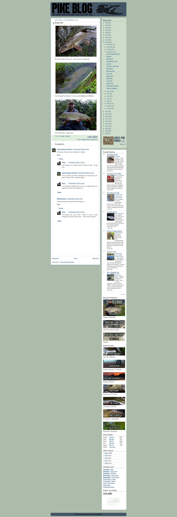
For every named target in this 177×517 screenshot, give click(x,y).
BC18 (88, 139)
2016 (107, 114)
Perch (106, 458)
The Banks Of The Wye (114, 174)
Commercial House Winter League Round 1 (119, 256)
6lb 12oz (111, 439)
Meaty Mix (109, 78)
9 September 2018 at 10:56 (76, 162)
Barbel (84, 139)
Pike (106, 460)
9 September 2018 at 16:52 (75, 199)
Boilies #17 (109, 68)
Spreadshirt (111, 477)
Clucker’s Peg (111, 252)
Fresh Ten (109, 81)
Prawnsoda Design (108, 487)
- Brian (108, 469)
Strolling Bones (112, 212)
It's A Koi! (109, 73)
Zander (107, 463)
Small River (93, 139)
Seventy (108, 64)
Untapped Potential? (112, 86)
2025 (107, 25)
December (110, 44)
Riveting (108, 56)
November (110, 47)
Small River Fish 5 (111, 61)
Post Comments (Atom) (67, 262)
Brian (63, 162)
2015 (107, 116)
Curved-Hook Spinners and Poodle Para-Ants (118, 197)
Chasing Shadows (111, 88)
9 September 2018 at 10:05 (81, 149)
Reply (58, 155)
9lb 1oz (111, 445)
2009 (107, 131)
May (108, 98)
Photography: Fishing (109, 479)
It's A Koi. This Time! (112, 66)
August (109, 91)
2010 (107, 128)
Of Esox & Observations (114, 231)
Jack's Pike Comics (109, 483)
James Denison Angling (64, 149)
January (109, 108)
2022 (107, 32)
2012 (107, 123)
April (108, 101)
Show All (123, 294)
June (108, 96)
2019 (107, 40)
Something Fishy (112, 154)
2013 (107, 121)
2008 (107, 133)
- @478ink (109, 473)
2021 (107, 35)
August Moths (119, 232)
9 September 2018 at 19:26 (76, 212)
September (110, 52)
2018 (107, 42)
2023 (107, 30)
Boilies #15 (109, 83)
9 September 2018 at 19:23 (76, 183)
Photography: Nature (109, 481)
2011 (107, 126)
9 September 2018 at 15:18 (86, 173)
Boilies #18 (109, 59)
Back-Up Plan (110, 71)
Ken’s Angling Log (113, 272)
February (109, 106)
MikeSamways (61, 199)
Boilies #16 (109, 76)
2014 (107, 119)
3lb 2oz (111, 441)
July (108, 93)
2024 (107, 28)
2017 (107, 111)
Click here (112, 447)
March (109, 103)
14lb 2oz (111, 437)
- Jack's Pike (110, 471)
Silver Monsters (119, 213)
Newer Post (55, 258)
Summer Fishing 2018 (112, 54)
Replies (61, 158)
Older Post (95, 258)
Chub (106, 455)
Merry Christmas (119, 175)
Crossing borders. (117, 157)
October (109, 49)
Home (75, 258)
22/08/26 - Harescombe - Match (119, 275)
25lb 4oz (111, 443)
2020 (107, 37)
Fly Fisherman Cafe (113, 193)
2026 (107, 23)
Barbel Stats (107, 485)
